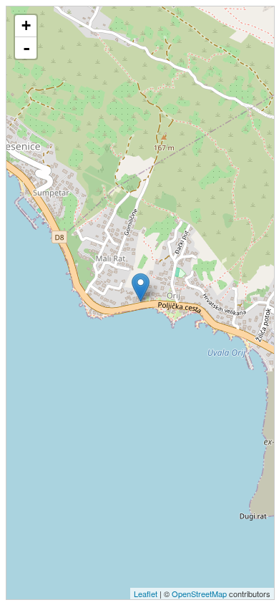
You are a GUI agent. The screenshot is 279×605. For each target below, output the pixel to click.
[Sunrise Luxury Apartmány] (141, 287)
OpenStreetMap (199, 593)
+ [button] (26, 25)
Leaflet (145, 593)
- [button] (26, 48)
